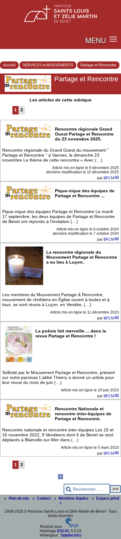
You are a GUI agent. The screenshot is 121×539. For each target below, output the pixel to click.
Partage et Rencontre (98, 65)
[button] (113, 38)
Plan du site (19, 498)
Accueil (9, 65)
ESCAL (63, 531)
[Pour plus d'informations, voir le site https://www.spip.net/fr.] (72, 526)
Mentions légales (74, 498)
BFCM (109, 178)
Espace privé (107, 498)
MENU (95, 40)
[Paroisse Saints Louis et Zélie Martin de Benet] (60, 12)
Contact (44, 498)
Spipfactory (71, 535)
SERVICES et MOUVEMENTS (48, 65)
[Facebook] (60, 478)
